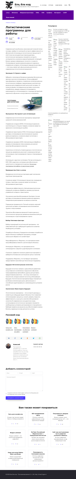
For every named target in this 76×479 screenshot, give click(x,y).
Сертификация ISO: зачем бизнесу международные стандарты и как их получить (67, 55)
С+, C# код (43, 5)
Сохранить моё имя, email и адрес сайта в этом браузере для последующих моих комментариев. (22, 393)
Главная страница (10, 22)
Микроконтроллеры (27, 12)
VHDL (37, 12)
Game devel (58, 5)
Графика (49, 12)
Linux (8, 12)
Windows (15, 12)
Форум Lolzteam (15, 432)
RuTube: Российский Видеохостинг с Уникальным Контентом (38, 433)
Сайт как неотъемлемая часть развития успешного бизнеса (60, 433)
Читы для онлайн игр (15, 414)
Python (51, 5)
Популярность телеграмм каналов (38, 453)
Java (65, 5)
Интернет (57, 12)
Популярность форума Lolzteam (60, 414)
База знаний (10, 17)
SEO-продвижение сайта (38, 414)
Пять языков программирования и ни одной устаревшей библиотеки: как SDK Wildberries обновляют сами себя (61, 123)
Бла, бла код (23, 4)
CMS (42, 12)
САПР (65, 12)
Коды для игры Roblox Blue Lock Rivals (15, 453)
